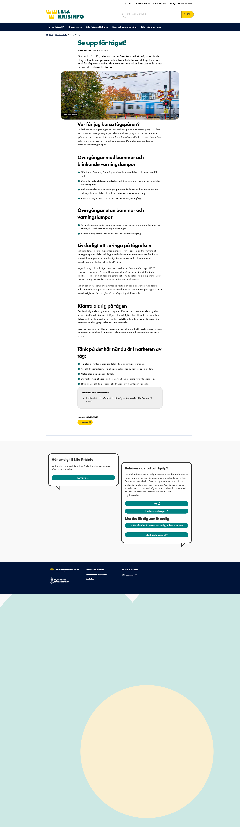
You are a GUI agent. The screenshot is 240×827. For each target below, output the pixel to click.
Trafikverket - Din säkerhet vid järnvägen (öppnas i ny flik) (114, 398)
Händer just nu (75, 26)
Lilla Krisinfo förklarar (97, 26)
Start (51, 35)
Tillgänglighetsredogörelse (96, 574)
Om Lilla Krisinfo (142, 3)
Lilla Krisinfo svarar (151, 26)
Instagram (84, 422)
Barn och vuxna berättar (124, 26)
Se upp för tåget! (76, 35)
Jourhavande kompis (155, 511)
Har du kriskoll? (56, 26)
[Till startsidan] (65, 14)
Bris (156, 503)
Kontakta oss (159, 3)
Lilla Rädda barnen (155, 534)
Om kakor (90, 579)
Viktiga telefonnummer (181, 3)
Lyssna (127, 3)
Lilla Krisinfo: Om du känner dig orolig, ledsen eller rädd (156, 525)
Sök (188, 14)
